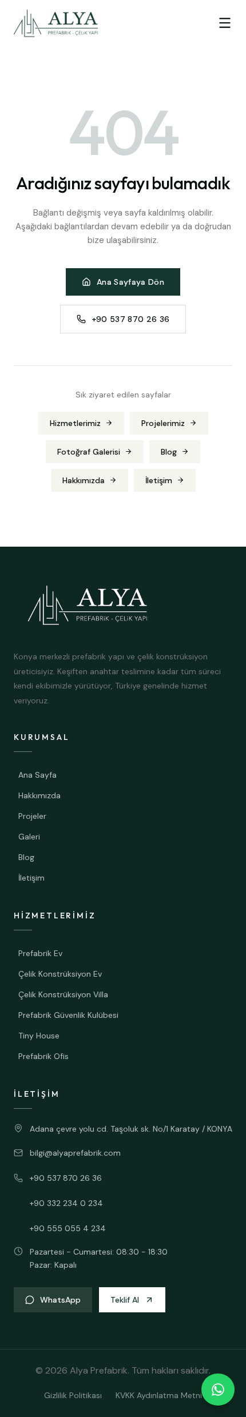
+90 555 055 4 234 (68, 1228)
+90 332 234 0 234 (66, 1203)
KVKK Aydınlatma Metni (159, 1395)
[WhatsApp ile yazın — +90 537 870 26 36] (218, 1390)
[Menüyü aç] (225, 23)
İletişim (158, 480)
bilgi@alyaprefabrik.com (75, 1153)
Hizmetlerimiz (75, 423)
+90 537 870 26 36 (131, 319)
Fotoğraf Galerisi (88, 452)
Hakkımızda (83, 480)
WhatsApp (60, 1300)
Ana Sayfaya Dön (130, 282)
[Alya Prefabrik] (56, 23)
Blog (169, 452)
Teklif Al (124, 1300)
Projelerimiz (163, 423)
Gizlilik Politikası (73, 1395)
